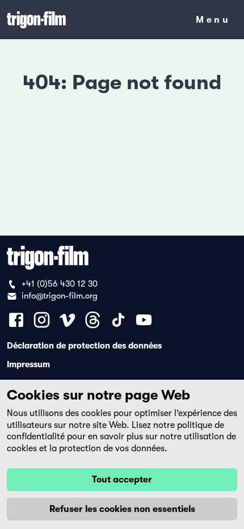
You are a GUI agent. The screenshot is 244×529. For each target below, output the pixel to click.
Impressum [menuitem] (28, 364)
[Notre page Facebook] (16, 319)
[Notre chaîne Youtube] (143, 319)
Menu (213, 22)
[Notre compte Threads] (92, 319)
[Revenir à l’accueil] (93, 19)
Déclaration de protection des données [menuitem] (84, 345)
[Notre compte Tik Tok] (118, 319)
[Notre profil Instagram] (41, 319)
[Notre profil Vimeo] (67, 319)
